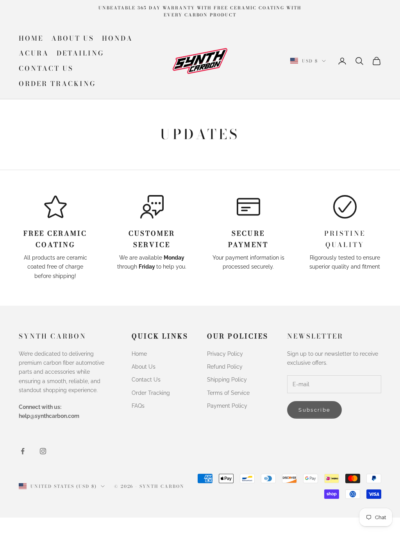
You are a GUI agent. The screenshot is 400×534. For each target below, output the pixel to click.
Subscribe (314, 410)
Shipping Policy (227, 379)
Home (31, 38)
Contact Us (46, 68)
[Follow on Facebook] (23, 451)
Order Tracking (57, 84)
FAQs (138, 406)
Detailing (80, 53)
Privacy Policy (225, 354)
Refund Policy (225, 367)
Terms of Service (228, 393)
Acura (34, 53)
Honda (117, 38)
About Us (72, 38)
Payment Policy (227, 406)
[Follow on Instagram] (43, 451)
